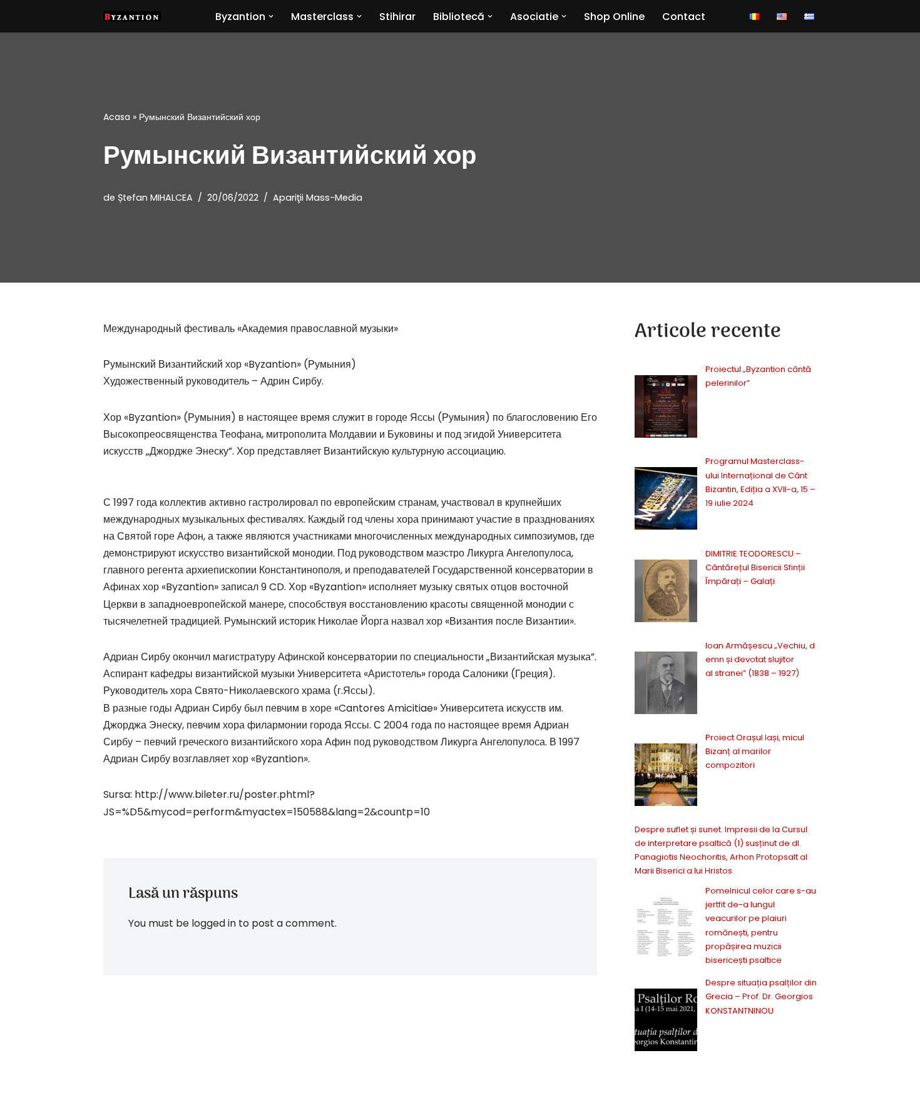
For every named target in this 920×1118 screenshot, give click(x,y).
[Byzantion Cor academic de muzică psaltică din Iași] (132, 16)
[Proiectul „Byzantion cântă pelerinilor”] (666, 408)
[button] (270, 16)
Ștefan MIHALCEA (155, 197)
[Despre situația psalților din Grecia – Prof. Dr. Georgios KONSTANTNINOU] (666, 1022)
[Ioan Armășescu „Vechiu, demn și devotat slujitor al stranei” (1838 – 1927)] (666, 685)
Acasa (116, 117)
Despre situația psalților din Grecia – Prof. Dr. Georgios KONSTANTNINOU (761, 996)
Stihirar (397, 16)
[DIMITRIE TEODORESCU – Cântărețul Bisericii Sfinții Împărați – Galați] (666, 593)
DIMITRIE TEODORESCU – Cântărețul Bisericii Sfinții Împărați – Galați (755, 567)
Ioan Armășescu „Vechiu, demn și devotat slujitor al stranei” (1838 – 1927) (760, 659)
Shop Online (614, 16)
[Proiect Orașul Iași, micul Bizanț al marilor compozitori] (666, 776)
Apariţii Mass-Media (317, 197)
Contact (683, 16)
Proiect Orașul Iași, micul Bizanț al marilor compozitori (754, 751)
